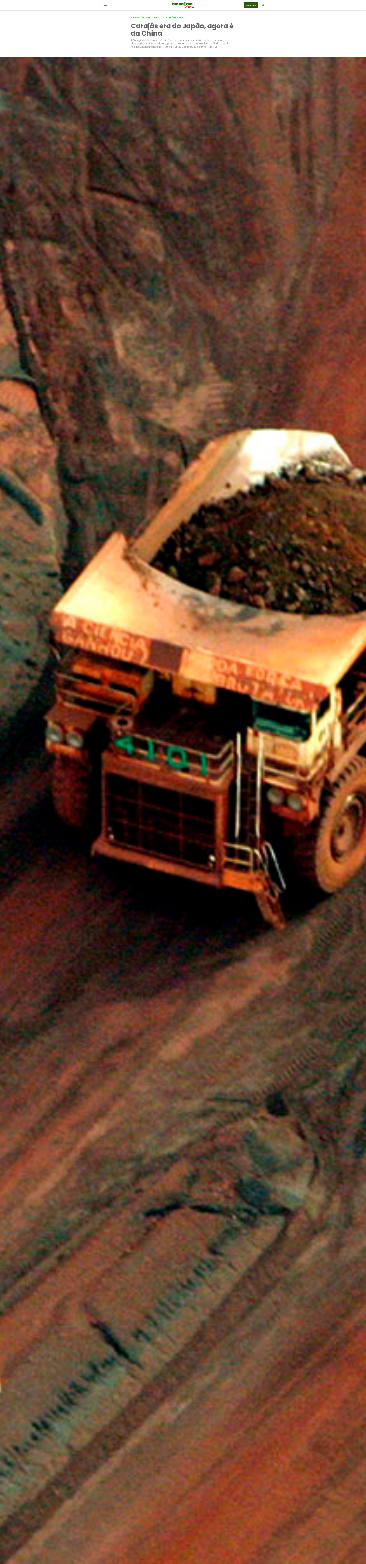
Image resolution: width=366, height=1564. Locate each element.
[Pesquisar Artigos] (263, 5)
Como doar (250, 4)
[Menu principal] (106, 4)
